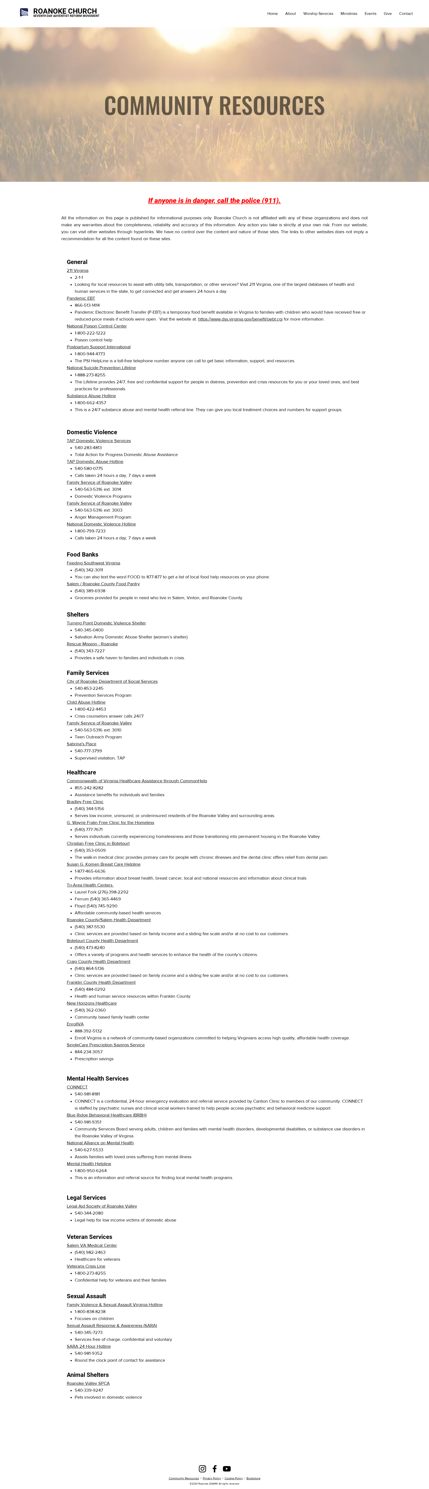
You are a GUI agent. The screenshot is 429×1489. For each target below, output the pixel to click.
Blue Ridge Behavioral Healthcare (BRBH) (106, 1115)
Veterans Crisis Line (86, 1266)
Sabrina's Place (81, 743)
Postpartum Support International (99, 346)
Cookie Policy (234, 1478)
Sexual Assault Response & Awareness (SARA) (112, 1325)
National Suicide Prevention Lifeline (101, 367)
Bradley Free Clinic (85, 801)
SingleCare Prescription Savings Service (106, 1044)
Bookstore (253, 1478)
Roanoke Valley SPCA (88, 1383)
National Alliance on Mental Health (100, 1142)
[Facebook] (214, 1469)
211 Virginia (77, 270)
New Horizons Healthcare (92, 1003)
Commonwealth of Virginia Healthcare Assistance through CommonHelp (137, 780)
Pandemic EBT (81, 298)
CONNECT (77, 1087)
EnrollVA (75, 1024)
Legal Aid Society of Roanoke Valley (102, 1206)
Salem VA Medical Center (92, 1245)
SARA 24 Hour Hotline (89, 1346)
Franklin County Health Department (101, 982)
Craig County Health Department (98, 961)
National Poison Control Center (97, 326)
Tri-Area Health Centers (90, 885)
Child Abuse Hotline (86, 702)
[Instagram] (202, 1469)
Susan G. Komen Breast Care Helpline (104, 864)
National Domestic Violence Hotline (101, 524)
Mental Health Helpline (89, 1163)
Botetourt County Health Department (102, 940)
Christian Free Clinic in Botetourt (98, 843)
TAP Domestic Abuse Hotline (95, 461)
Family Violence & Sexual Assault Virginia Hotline (115, 1304)
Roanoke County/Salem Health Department (109, 919)
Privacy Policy (212, 1478)
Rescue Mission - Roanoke (92, 643)
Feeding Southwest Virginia (93, 563)
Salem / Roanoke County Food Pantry (103, 583)
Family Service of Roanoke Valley (99, 482)
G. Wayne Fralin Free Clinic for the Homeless (110, 822)
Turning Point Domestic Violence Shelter (106, 623)
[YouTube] (227, 1469)
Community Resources (184, 1478)
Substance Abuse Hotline (91, 395)
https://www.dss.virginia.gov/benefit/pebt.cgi (240, 319)
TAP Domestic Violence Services (99, 440)
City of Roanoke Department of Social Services (112, 681)
